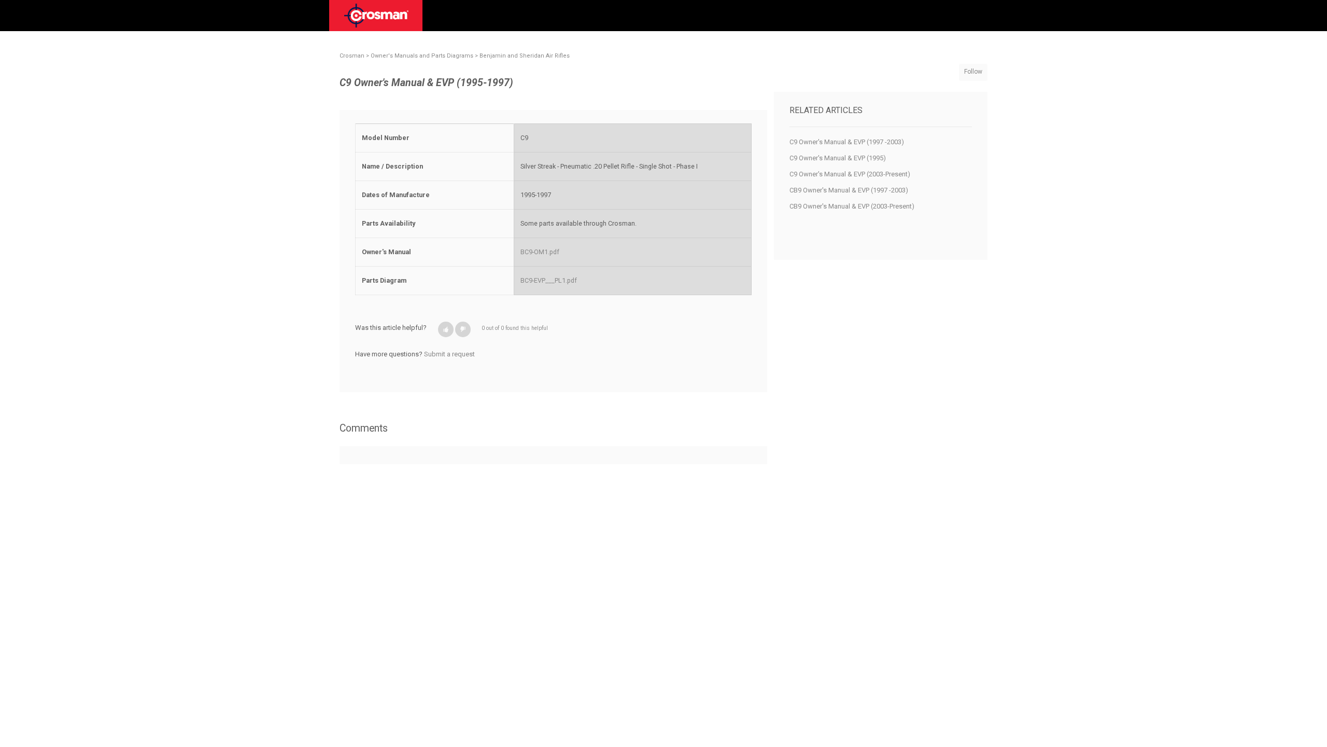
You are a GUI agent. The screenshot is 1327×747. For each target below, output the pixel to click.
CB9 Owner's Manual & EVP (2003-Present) (851, 206)
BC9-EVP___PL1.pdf (548, 280)
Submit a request (449, 354)
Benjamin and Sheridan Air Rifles (524, 55)
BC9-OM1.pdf (539, 252)
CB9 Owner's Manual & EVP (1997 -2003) (848, 190)
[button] (446, 329)
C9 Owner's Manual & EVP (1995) (837, 158)
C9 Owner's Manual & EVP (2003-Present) (849, 174)
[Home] (376, 19)
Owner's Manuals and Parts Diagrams (422, 55)
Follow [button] (973, 71)
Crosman (352, 55)
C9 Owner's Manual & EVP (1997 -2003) (846, 142)
